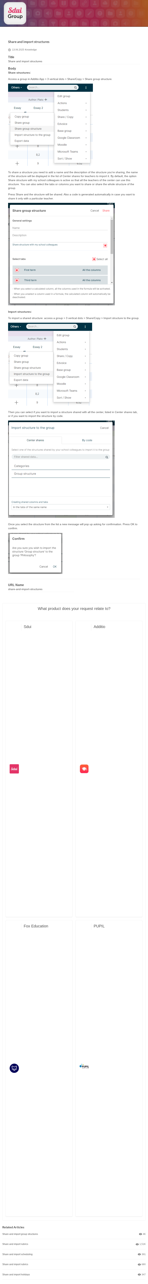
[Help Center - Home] (15, 13)
